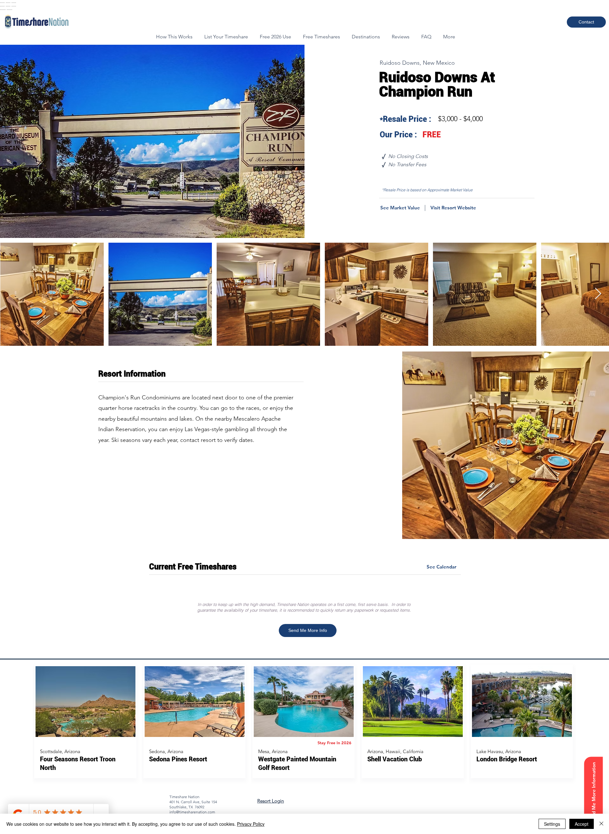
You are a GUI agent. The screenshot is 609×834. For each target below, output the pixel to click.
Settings (552, 824)
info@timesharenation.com (192, 812)
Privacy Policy (251, 824)
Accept (581, 824)
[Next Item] (598, 294)
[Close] (601, 824)
